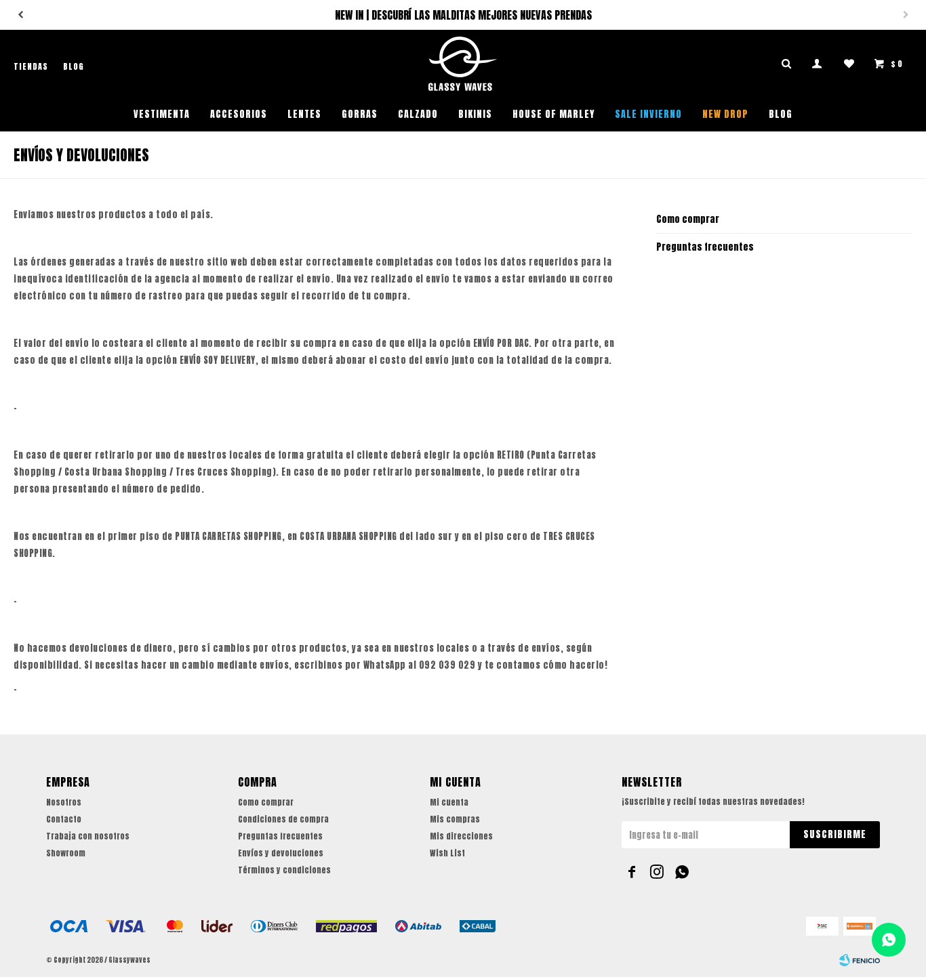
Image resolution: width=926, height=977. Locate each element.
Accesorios (238, 114)
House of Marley (553, 114)
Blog (780, 114)
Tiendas (31, 66)
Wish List (447, 853)
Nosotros (63, 802)
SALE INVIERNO (648, 114)
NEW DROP (725, 114)
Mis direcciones (461, 836)
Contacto (63, 819)
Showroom (65, 853)
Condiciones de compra (283, 819)
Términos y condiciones (284, 870)
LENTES (304, 114)
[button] (20, 15)
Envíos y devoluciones (280, 853)
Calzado (418, 114)
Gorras (360, 114)
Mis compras (455, 819)
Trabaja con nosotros (87, 836)
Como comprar (687, 219)
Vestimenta (162, 114)
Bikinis (475, 114)
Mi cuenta (449, 802)
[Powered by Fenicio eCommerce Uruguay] (859, 960)
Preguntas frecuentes (705, 247)
